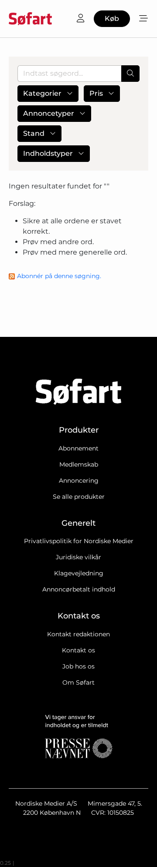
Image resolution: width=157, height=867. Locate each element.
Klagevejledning (78, 573)
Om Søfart (78, 682)
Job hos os (78, 666)
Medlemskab (78, 464)
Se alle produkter (79, 497)
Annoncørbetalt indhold (78, 589)
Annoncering (79, 480)
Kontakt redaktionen (78, 634)
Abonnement (78, 448)
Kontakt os (78, 650)
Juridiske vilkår (78, 557)
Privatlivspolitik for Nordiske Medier (78, 541)
